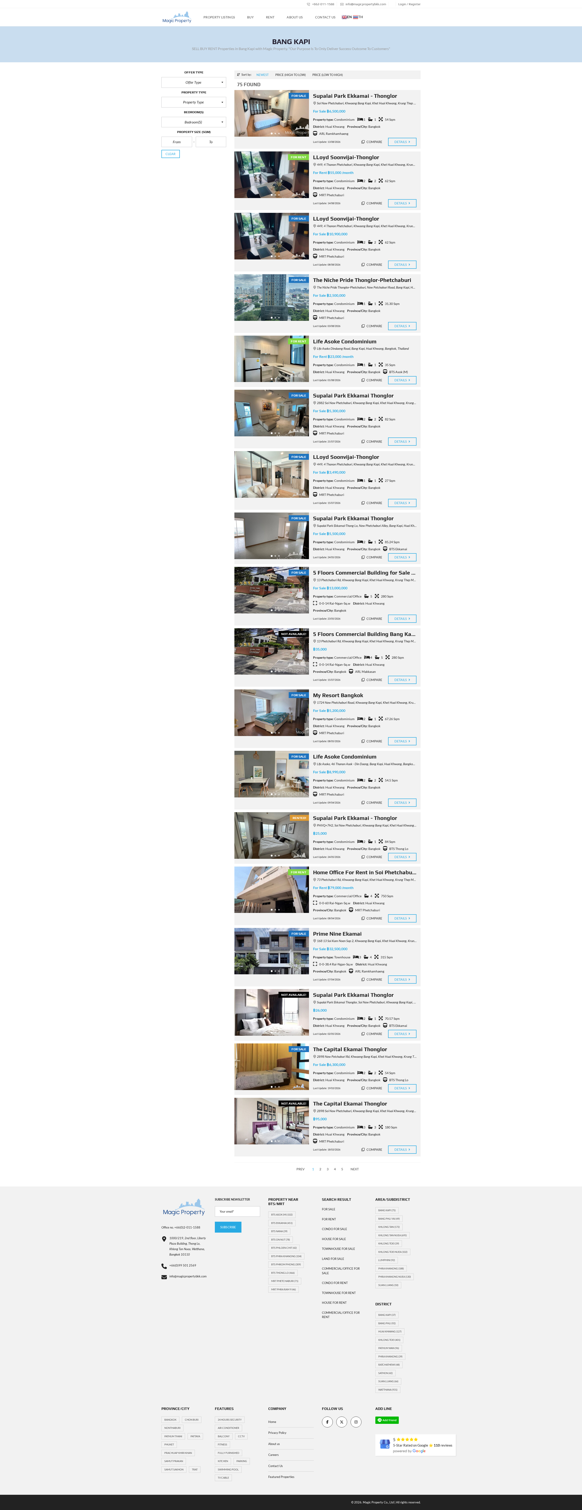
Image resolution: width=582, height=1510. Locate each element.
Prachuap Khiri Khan (178, 1452)
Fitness (222, 1444)
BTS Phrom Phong (286, 1264)
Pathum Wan (388, 1348)
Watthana (387, 1389)
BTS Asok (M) (282, 1214)
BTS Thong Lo (283, 1272)
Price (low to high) (327, 75)
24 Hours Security (230, 1419)
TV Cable (223, 1477)
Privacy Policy (277, 1433)
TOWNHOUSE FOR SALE (338, 1249)
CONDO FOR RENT (335, 1283)
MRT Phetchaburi (284, 1280)
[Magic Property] (177, 17)
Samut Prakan (173, 1461)
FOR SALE (328, 1209)
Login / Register (409, 4)
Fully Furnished (228, 1452)
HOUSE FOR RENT (334, 1302)
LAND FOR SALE (333, 1259)
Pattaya (195, 1436)
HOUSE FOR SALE (334, 1239)
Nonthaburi (172, 1427)
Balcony (224, 1436)
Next (355, 1169)
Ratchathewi (389, 1364)
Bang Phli (387, 1323)
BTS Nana (279, 1231)
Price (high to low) (290, 75)
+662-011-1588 (322, 4)
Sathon (385, 1373)
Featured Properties (281, 1477)
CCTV (241, 1436)
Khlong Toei (388, 1243)
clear (171, 154)
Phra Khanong (391, 1268)
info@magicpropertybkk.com (365, 4)
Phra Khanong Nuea (394, 1276)
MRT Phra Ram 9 (283, 1289)
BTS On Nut (280, 1239)
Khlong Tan (389, 1226)
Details (401, 142)
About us (274, 1444)
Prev (300, 1169)
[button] (193, 82)
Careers (273, 1455)
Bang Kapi (387, 1210)
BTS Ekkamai (282, 1222)
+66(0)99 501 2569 (182, 1265)
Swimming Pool (228, 1469)
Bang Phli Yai (389, 1218)
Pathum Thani (173, 1436)
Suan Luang (388, 1285)
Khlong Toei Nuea (392, 1251)
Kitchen (223, 1461)
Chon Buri (191, 1419)
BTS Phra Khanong (286, 1256)
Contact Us (275, 1466)
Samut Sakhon (173, 1469)
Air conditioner (228, 1427)
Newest (262, 75)
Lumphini (386, 1260)
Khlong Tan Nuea (392, 1235)
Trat (195, 1469)
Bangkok (170, 1419)
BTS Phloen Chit (284, 1247)
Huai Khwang (389, 1331)
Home (272, 1422)
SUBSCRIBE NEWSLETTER (232, 1199)
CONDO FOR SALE (334, 1229)
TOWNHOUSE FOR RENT (339, 1293)
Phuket (169, 1444)
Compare (374, 142)
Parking (241, 1461)
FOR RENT (329, 1219)
